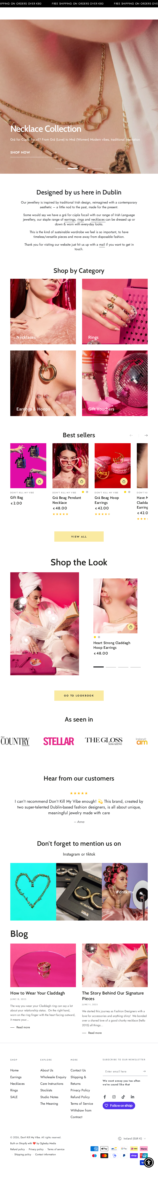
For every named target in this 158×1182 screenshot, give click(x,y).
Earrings (15, 1077)
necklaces (98, 219)
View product (130, 626)
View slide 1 (60, 165)
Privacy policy (36, 1149)
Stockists (46, 1090)
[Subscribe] (145, 1071)
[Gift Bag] (28, 465)
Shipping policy (22, 1154)
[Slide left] (134, 435)
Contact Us (78, 1070)
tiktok (90, 854)
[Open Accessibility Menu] (149, 1162)
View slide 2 (73, 165)
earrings (69, 219)
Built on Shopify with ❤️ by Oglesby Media (33, 1143)
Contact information (45, 1154)
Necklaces (17, 1083)
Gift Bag (16, 497)
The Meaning (49, 1103)
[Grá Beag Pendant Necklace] (70, 465)
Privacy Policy (80, 1090)
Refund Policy (80, 1097)
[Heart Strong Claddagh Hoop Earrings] (115, 606)
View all (79, 537)
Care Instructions (51, 1083)
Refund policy (17, 1149)
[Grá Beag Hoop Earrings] (113, 465)
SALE (14, 1097)
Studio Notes (49, 1097)
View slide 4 (97, 165)
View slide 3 (85, 165)
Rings (14, 1090)
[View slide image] (79, 97)
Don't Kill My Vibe (30, 1137)
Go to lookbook (79, 695)
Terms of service (56, 1149)
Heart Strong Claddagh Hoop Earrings (111, 645)
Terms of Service (82, 1103)
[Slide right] (143, 435)
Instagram (71, 854)
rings (80, 219)
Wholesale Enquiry (53, 1077)
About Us (46, 1070)
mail (102, 244)
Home (14, 1070)
